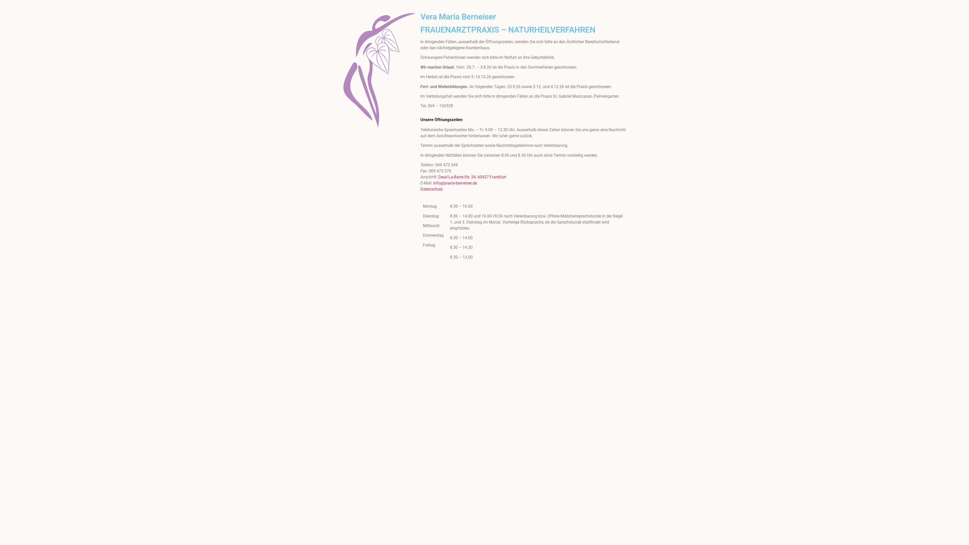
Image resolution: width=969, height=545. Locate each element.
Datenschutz (431, 189)
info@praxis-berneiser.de (455, 183)
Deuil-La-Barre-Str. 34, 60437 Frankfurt (472, 177)
